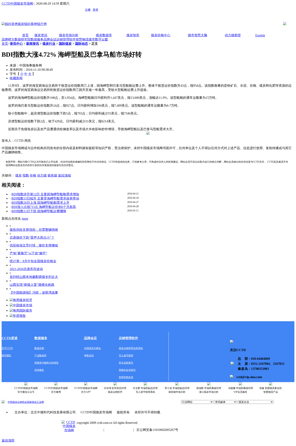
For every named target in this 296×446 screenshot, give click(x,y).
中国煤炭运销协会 (17, 402)
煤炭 (18, 175)
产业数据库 (40, 355)
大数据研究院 (21, 39)
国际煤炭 (65, 43)
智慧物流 (82, 39)
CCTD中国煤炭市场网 (17, 3)
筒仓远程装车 (126, 362)
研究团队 (6, 355)
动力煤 (42, 175)
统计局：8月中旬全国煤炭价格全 (33, 261)
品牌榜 (6, 39)
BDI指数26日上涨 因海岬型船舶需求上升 (40, 202)
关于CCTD (7, 348)
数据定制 (39, 348)
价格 (33, 175)
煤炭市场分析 (68, 35)
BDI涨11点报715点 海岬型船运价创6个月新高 (43, 207)
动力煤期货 (233, 35)
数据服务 (37, 39)
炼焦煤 (52, 175)
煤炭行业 (48, 43)
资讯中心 (16, 43)
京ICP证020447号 (119, 429)
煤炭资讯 (40, 35)
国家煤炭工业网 (35, 402)
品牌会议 (49, 39)
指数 (26, 175)
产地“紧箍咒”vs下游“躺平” (28, 253)
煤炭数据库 (104, 35)
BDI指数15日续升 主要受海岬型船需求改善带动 (45, 198)
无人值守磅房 (126, 355)
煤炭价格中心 (160, 35)
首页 (25, 35)
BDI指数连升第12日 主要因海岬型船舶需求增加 (45, 194)
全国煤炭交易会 (92, 348)
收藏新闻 (16, 78)
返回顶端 (64, 175)
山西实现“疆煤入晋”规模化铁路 (32, 284)
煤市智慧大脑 (197, 35)
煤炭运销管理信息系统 (131, 348)
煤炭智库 (132, 35)
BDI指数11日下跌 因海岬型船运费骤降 (38, 211)
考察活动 (89, 355)
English (260, 35)
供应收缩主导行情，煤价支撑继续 (34, 245)
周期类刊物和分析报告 (46, 362)
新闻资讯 (32, 43)
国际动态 (81, 43)
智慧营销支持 (126, 377)
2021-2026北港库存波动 (26, 269)
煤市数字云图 (98, 39)
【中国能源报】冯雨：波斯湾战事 (34, 292)
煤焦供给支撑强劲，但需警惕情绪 (34, 229)
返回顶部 (8, 440)
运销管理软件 (66, 39)
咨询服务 (39, 370)
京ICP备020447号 (89, 429)
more (25, 218)
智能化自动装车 (127, 370)
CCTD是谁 (10, 338)
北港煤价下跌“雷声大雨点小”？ (32, 237)
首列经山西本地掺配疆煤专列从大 (34, 277)
